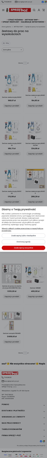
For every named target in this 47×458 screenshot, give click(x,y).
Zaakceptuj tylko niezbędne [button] (23, 235)
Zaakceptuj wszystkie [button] (23, 248)
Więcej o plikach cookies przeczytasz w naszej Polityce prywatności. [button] (22, 229)
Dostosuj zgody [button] (23, 241)
